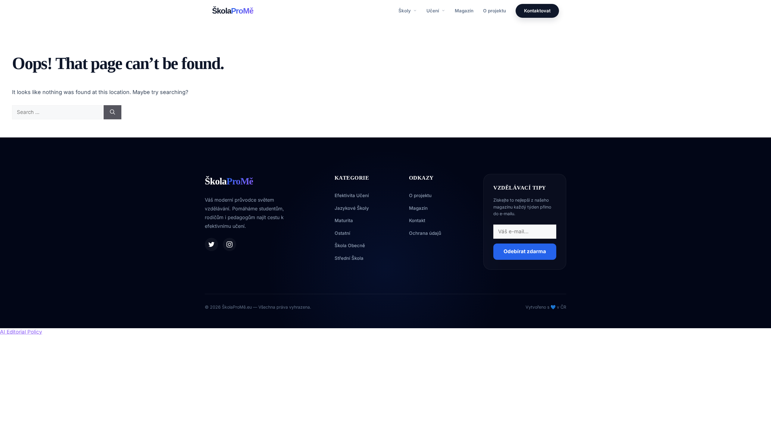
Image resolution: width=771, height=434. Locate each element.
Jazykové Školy (352, 208)
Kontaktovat (537, 11)
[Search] (112, 112)
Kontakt (417, 220)
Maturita (344, 220)
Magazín (464, 11)
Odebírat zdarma (525, 251)
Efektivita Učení (352, 195)
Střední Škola (349, 258)
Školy (405, 11)
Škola (232, 10)
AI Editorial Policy (21, 332)
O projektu (494, 11)
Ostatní (342, 233)
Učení (433, 11)
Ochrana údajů (425, 233)
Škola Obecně (350, 245)
